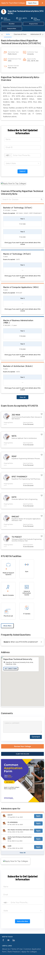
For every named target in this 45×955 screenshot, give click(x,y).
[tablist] (22, 34)
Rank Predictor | (15, 951)
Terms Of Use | (17, 949)
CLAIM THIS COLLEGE (22, 754)
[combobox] (22, 163)
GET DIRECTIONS (11, 668)
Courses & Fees (20, 34)
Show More (7, 626)
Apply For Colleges (29, 951)
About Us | (6, 949)
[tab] (8, 34)
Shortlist (11, 23)
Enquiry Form (33, 23)
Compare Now (11, 28)
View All (22, 397)
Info (8, 34)
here (9, 242)
